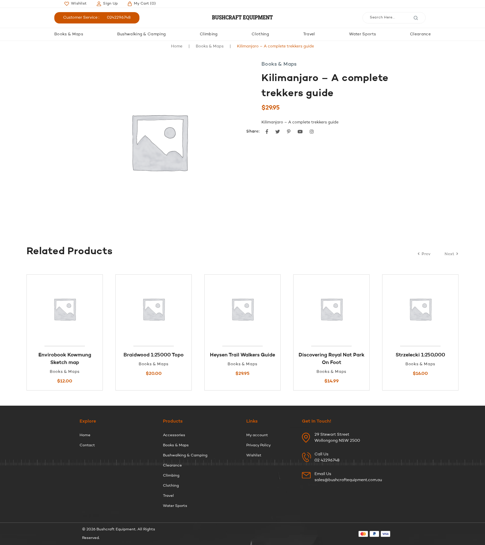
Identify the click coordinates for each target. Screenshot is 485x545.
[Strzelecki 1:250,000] (364, 309)
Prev (426, 254)
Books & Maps (68, 34)
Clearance (420, 34)
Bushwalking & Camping (141, 34)
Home (176, 46)
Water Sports (362, 34)
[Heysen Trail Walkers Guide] (186, 309)
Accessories (174, 435)
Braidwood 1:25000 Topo (97, 355)
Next (449, 254)
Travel (309, 34)
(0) (145, 4)
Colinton (453, 355)
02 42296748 (327, 460)
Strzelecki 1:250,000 (364, 355)
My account (257, 435)
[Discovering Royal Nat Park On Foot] (275, 309)
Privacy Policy (258, 445)
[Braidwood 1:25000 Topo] (97, 309)
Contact (87, 445)
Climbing (209, 34)
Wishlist (253, 455)
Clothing (260, 34)
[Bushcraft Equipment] (242, 18)
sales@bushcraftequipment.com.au (348, 480)
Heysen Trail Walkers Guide (186, 355)
